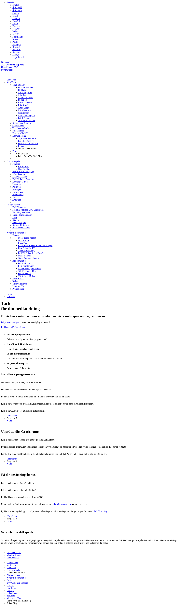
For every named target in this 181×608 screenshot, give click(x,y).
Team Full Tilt (18, 85)
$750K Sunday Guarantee (29, 268)
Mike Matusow (25, 110)
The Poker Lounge (26, 250)
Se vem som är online (22, 123)
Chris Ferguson (25, 92)
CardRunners (18, 125)
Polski (15, 42)
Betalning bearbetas (21, 212)
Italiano (15, 31)
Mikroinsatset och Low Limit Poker (28, 210)
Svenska (10, 2)
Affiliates (11, 296)
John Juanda (23, 95)
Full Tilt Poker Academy (23, 179)
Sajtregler (16, 199)
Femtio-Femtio (24, 273)
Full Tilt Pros (18, 131)
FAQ (16, 67)
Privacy (10, 590)
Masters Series (24, 255)
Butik (9, 294)
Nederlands (17, 37)
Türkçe (15, 54)
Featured (16, 164)
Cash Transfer (13, 557)
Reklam (21, 146)
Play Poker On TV (26, 248)
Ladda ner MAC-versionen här (15, 327)
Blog (14, 151)
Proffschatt (17, 184)
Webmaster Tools (14, 598)
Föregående (12, 415)
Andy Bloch (23, 108)
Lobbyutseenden (19, 176)
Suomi (15, 23)
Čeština (15, 13)
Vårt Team (11, 82)
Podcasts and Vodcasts (28, 143)
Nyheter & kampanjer (16, 233)
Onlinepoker (6, 62)
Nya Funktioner (25, 169)
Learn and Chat (19, 136)
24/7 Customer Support (12, 64)
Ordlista (16, 197)
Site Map (11, 595)
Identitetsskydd (19, 222)
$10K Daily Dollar (26, 276)
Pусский (16, 49)
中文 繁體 (17, 7)
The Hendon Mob (20, 128)
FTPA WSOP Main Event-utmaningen (35, 245)
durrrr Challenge (19, 284)
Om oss (10, 585)
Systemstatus (7, 70)
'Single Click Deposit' (22, 215)
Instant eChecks (14, 552)
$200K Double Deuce (28, 271)
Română (16, 47)
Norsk (15, 39)
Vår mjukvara (18, 174)
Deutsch (16, 18)
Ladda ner (11, 79)
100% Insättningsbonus (28, 258)
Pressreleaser (18, 289)
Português (16, 44)
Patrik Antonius (25, 118)
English (15, 5)
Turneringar (17, 192)
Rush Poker (23, 166)
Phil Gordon (23, 100)
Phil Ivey (22, 90)
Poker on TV (18, 286)
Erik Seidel (23, 105)
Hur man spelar (14, 161)
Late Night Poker (26, 266)
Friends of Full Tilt (20, 133)
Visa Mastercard (14, 555)
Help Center (6, 67)
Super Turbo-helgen (27, 238)
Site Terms (11, 588)
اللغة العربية (18, 57)
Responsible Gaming (21, 227)
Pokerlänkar (12, 593)
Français (16, 26)
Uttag (14, 217)
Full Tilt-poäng (19, 207)
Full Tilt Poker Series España (31, 253)
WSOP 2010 (23, 240)
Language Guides (20, 182)
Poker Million (24, 263)
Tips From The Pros (27, 138)
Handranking (18, 194)
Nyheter (16, 281)
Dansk (15, 16)
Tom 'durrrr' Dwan (26, 120)
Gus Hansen (23, 113)
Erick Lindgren (25, 102)
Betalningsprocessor (63, 504)
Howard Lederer (25, 87)
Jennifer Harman (25, 97)
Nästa (9, 421)
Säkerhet (16, 220)
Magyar (15, 28)
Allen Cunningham (26, 115)
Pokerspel (16, 187)
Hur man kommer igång (23, 171)
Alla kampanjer (19, 261)
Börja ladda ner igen (10, 322)
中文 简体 (17, 10)
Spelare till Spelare (20, 225)
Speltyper (16, 189)
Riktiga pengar (13, 204)
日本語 (15, 34)
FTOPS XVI (18, 278)
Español (16, 21)
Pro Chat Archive (26, 141)
